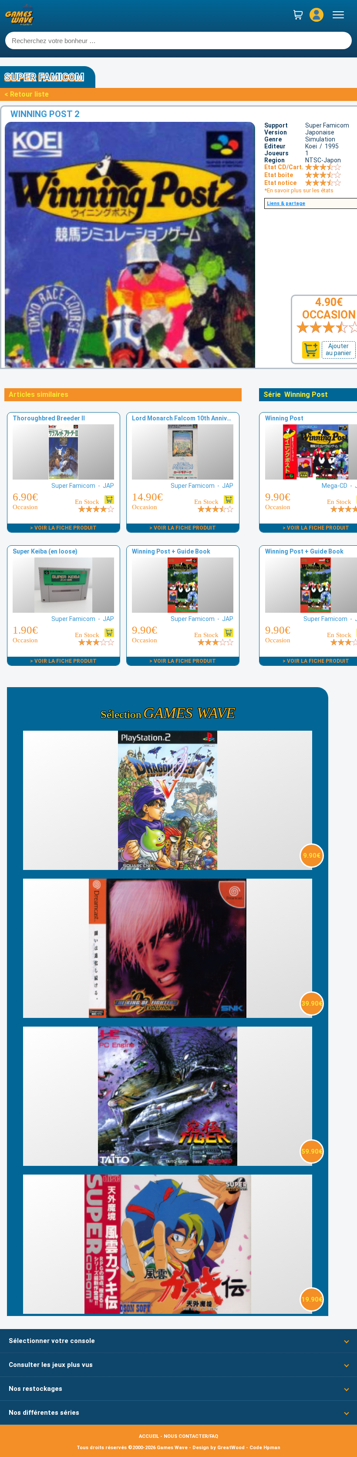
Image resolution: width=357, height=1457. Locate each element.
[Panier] (298, 15)
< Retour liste (26, 94)
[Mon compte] (316, 15)
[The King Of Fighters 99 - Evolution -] (167, 1015)
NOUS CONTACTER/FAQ (191, 1436)
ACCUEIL (149, 1436)
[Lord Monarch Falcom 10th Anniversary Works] (182, 477)
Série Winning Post (295, 394)
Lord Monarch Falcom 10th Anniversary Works (199, 418)
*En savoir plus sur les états (298, 190)
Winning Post (284, 418)
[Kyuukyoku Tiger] (167, 1163)
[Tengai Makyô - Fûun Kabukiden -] (167, 1311)
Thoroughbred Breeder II (49, 418)
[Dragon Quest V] (167, 867)
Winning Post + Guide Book (171, 551)
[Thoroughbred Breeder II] (63, 477)
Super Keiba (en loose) (45, 551)
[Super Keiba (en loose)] (63, 610)
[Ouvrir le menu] (338, 15)
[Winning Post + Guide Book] (182, 610)
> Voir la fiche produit (63, 528)
